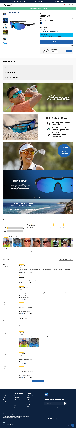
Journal (4, 397)
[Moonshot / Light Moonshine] (41, 23)
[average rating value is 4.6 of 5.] (69, 18)
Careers (16, 395)
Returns (27, 399)
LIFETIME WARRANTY (14, 209)
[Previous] (4, 184)
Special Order (17, 399)
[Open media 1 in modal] (22, 25)
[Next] (33, 27)
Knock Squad (17, 401)
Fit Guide (71, 45)
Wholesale (16, 397)
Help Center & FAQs (30, 395)
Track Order (28, 397)
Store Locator (28, 406)
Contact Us (28, 404)
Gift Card (4, 402)
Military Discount (6, 401)
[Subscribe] (65, 403)
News (4, 399)
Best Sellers (44, 13)
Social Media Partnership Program (18, 403)
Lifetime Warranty (29, 402)
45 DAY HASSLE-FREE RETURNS (32, 209)
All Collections (5, 404)
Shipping (28, 401)
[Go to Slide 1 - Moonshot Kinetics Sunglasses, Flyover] (5, 14)
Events (15, 407)
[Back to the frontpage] (40, 13)
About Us (4, 395)
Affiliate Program (17, 405)
